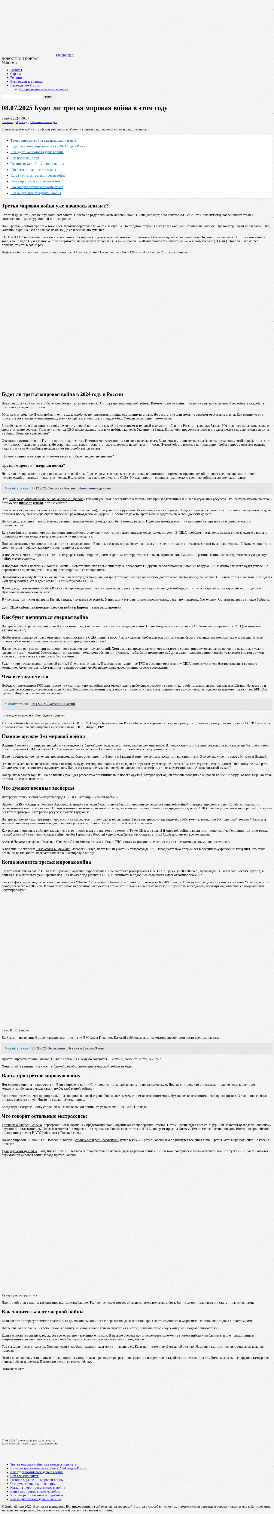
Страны (16, 74)
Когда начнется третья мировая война (37, 175)
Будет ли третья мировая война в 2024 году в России (49, 146)
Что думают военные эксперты (33, 169)
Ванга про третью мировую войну (35, 181)
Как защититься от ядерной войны (35, 193)
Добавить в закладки (42, 122)
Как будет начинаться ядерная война (37, 152)
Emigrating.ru (65, 55)
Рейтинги (17, 77)
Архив (20, 122)
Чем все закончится (24, 158)
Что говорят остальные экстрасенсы (36, 187)
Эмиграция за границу (26, 81)
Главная (16, 70)
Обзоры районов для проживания (43, 89)
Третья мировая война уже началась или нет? (43, 140)
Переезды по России (25, 85)
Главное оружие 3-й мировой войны (37, 163)
